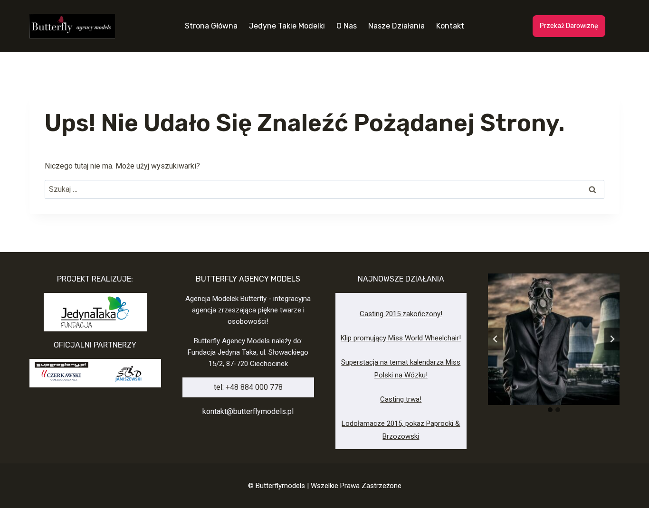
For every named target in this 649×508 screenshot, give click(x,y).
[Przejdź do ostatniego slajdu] (495, 339)
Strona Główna (211, 25)
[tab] (550, 409)
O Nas (346, 25)
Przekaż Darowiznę (569, 26)
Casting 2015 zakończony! (401, 314)
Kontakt (450, 25)
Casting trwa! (400, 399)
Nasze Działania (396, 25)
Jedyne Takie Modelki (287, 25)
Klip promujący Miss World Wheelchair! (401, 338)
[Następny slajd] (612, 339)
